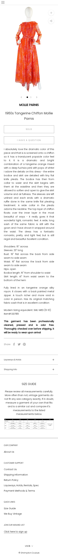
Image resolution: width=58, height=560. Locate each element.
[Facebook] (14, 344)
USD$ (27, 546)
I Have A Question (29, 140)
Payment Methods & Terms (19, 490)
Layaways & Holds (12, 359)
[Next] (36, 97)
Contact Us (10, 469)
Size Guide (10, 508)
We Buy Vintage (13, 513)
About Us (9, 451)
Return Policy (11, 480)
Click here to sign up (15, 531)
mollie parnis (29, 105)
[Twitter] (19, 344)
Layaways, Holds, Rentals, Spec (21, 485)
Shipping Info (10, 369)
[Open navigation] (3, 2)
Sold (29, 129)
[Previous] (21, 97)
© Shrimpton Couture (29, 552)
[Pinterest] (24, 344)
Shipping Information (16, 474)
